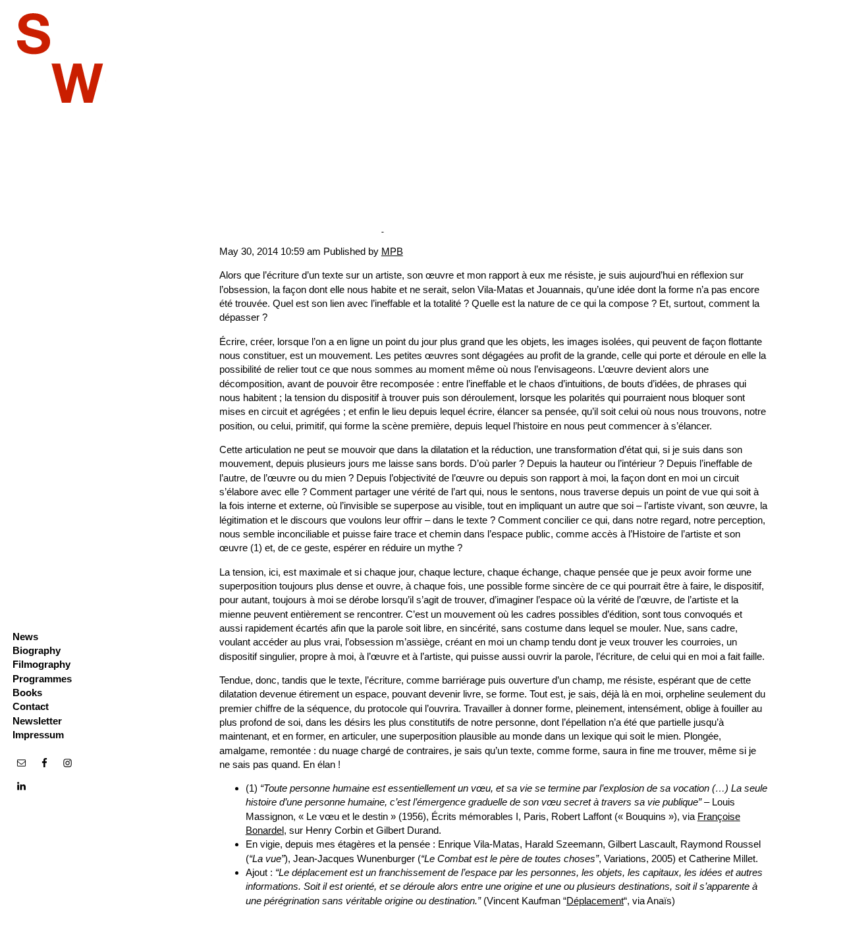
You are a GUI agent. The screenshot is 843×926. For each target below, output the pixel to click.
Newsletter (37, 720)
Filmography (41, 664)
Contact (31, 706)
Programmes (42, 678)
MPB (392, 251)
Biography (37, 650)
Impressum (38, 734)
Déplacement (595, 900)
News (25, 636)
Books (27, 692)
